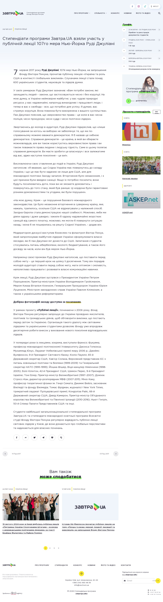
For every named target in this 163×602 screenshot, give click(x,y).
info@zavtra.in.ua (81, 585)
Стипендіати (61, 565)
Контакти (126, 565)
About (155, 6)
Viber (62, 437)
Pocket (53, 437)
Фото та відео (143, 13)
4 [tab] (58, 548)
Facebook (18, 437)
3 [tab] (54, 548)
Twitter (36, 437)
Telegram (44, 437)
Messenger (27, 437)
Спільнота (99, 13)
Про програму (81, 13)
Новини (128, 13)
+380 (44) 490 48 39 (81, 582)
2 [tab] (50, 548)
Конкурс (115, 13)
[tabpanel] (31, 513)
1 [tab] (45, 548)
